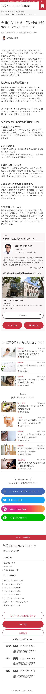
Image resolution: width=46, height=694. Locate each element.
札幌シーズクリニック (12, 605)
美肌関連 (20, 348)
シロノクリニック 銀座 (12, 588)
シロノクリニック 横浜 (12, 591)
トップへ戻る (24, 537)
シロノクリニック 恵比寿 (13, 584)
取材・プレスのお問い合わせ (23, 615)
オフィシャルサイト (9, 551)
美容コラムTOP (6, 11)
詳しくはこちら (36, 268)
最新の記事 (8, 566)
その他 (19, 417)
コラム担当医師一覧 (11, 570)
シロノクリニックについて (13, 580)
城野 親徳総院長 (19, 11)
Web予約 (23, 624)
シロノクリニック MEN (12, 595)
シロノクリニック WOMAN (14, 598)
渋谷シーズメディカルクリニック (16, 602)
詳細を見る (23, 315)
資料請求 (23, 633)
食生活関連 (21, 403)
